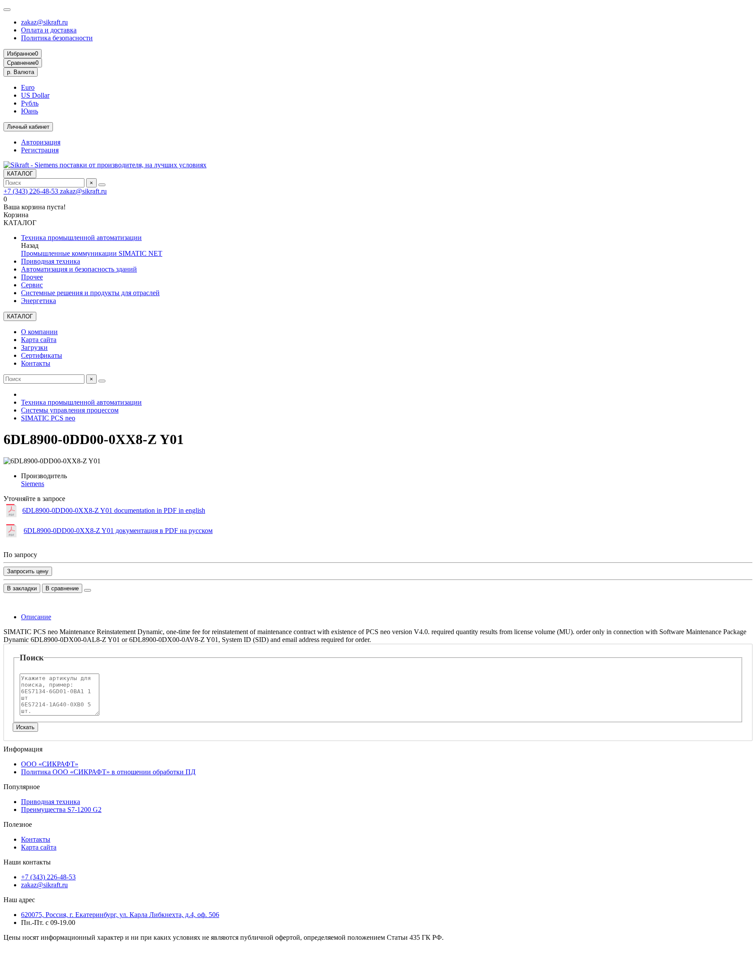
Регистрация (40, 150)
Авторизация (40, 142)
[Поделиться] (87, 590)
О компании (39, 331)
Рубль (29, 103)
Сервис (32, 285)
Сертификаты (41, 355)
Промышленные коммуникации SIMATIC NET (91, 253)
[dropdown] (7, 9)
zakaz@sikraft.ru (44, 22)
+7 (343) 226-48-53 (32, 191)
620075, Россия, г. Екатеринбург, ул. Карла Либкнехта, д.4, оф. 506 (120, 914)
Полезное (18, 824)
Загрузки (34, 347)
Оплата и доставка (49, 30)
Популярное (22, 786)
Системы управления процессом (70, 410)
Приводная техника (50, 261)
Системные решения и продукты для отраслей (90, 292)
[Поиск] (101, 184)
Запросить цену (28, 571)
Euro (28, 87)
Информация (23, 749)
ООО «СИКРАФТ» (49, 764)
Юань (29, 111)
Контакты (35, 363)
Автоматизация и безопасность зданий (79, 269)
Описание (36, 617)
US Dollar (35, 95)
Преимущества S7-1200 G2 (61, 809)
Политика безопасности (57, 38)
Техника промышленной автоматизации (81, 237)
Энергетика (38, 300)
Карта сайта (38, 339)
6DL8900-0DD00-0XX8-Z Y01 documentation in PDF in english (113, 510)
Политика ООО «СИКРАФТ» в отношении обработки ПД (108, 772)
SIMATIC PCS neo (48, 418)
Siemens (32, 483)
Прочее (32, 277)
